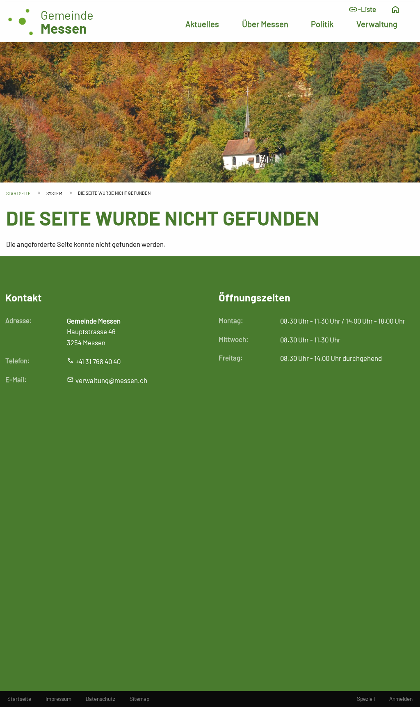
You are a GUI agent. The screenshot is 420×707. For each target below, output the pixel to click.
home (395, 9)
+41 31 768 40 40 (98, 361)
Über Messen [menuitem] (265, 24)
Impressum (58, 699)
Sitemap (139, 699)
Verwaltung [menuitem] (376, 24)
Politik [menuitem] (322, 24)
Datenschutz (100, 699)
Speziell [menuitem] (366, 699)
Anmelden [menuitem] (401, 699)
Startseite (18, 193)
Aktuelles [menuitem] (202, 24)
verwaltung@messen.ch (111, 380)
